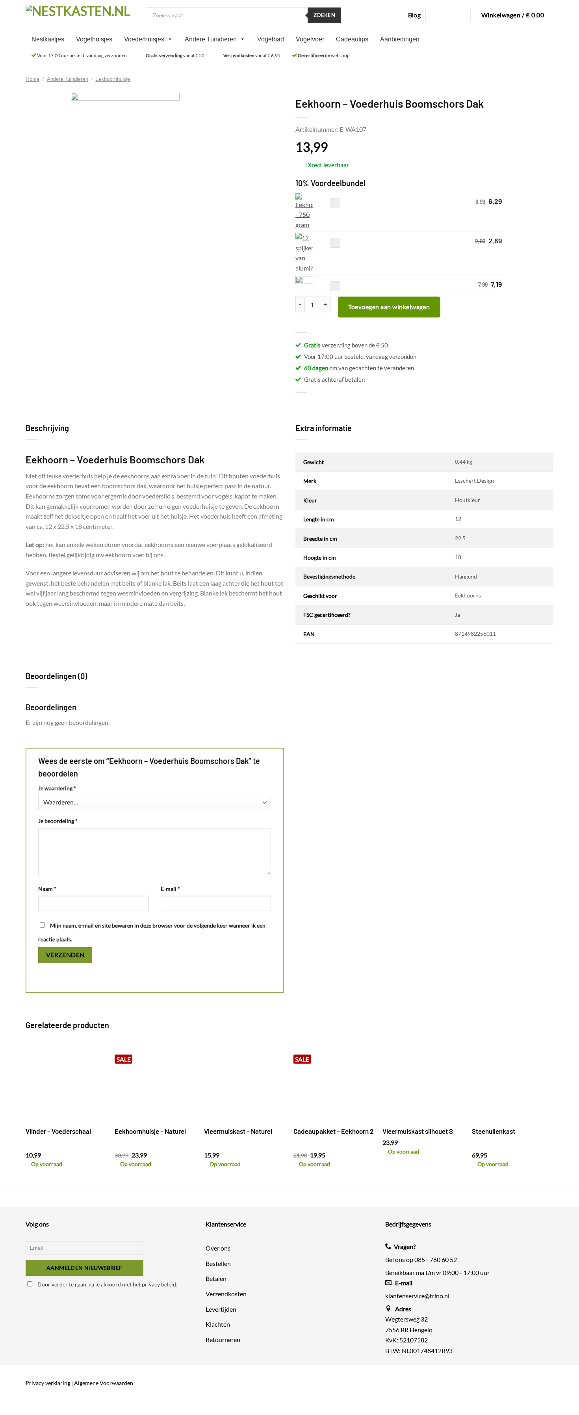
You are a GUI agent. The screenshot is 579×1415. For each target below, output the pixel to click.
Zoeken (324, 15)
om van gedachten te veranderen (359, 367)
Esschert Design (474, 480)
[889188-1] (304, 285)
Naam (47, 888)
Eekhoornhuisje (112, 79)
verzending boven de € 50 (346, 345)
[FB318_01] (304, 253)
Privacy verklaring (48, 1382)
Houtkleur (467, 500)
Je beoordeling (58, 821)
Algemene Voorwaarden (103, 1382)
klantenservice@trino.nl (417, 1295)
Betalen (216, 1278)
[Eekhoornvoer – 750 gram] (304, 211)
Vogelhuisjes (94, 39)
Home (32, 79)
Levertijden (221, 1308)
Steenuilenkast (493, 1131)
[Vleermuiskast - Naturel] (245, 1080)
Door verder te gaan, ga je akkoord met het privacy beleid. (106, 1284)
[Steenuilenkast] (512, 1080)
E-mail (170, 888)
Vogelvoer (310, 39)
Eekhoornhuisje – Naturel (150, 1131)
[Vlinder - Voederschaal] (66, 1080)
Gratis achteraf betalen (334, 379)
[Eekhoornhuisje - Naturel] (155, 1080)
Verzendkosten (238, 55)
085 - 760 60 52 (435, 1259)
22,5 (460, 538)
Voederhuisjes (144, 39)
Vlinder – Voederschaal (58, 1131)
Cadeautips (352, 39)
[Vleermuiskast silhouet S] (423, 1080)
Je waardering (57, 788)
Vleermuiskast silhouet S (417, 1131)
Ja (457, 614)
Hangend (466, 576)
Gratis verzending (164, 55)
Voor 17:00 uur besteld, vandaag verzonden (82, 55)
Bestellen (218, 1263)
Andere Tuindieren (211, 39)
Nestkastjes (48, 39)
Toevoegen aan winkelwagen (389, 306)
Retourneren (223, 1339)
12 (458, 518)
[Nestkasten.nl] (80, 15)
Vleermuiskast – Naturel (238, 1131)
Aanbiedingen (399, 39)
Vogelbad (270, 39)
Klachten (218, 1324)
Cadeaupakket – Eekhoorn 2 (333, 1131)
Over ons (218, 1248)
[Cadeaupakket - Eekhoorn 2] (334, 1080)
